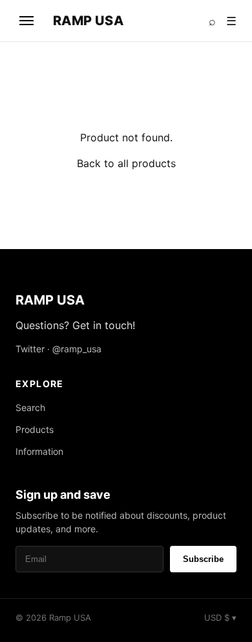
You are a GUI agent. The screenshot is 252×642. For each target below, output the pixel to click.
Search (30, 407)
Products (35, 429)
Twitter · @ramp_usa (58, 348)
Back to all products (126, 163)
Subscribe (203, 559)
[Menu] (26, 20)
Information (39, 451)
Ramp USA (88, 20)
